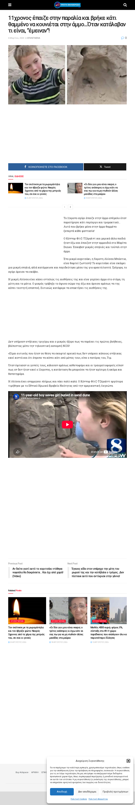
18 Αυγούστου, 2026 (93, 198)
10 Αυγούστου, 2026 (100, 642)
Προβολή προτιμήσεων (115, 791)
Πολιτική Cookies (79, 799)
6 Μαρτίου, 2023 (16, 38)
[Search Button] (125, 5)
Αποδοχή (62, 791)
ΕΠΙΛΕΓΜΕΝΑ (33, 38)
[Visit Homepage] (67, 5)
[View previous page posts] (64, 207)
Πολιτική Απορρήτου (98, 799)
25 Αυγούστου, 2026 (34, 198)
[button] (128, 761)
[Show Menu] (9, 5)
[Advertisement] (39, 132)
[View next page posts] (70, 207)
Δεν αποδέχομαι (87, 791)
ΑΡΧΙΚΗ (35, 772)
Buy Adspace (22, 772)
